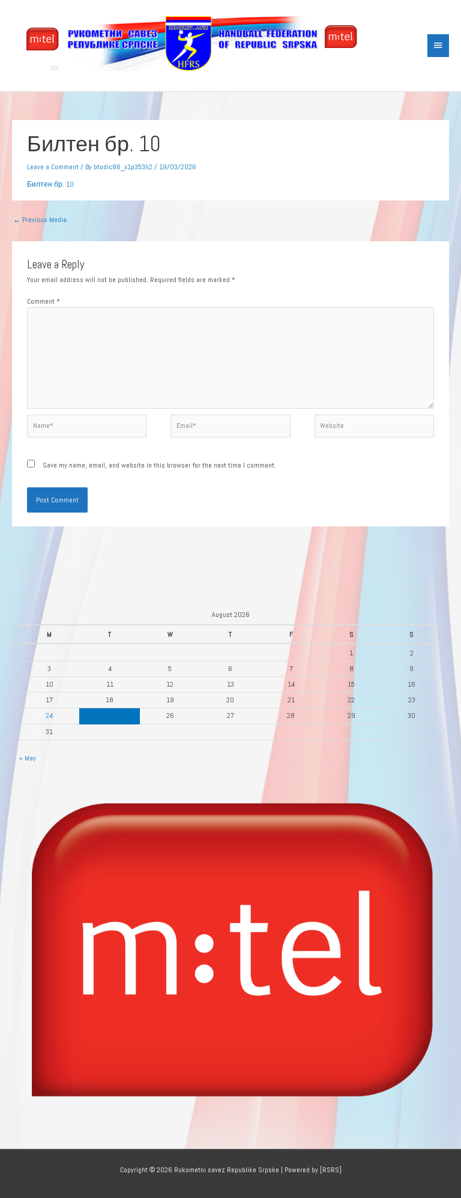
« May (27, 757)
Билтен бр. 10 (50, 183)
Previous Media (40, 219)
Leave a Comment (53, 166)
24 (49, 715)
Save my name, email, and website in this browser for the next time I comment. (159, 464)
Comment (43, 301)
